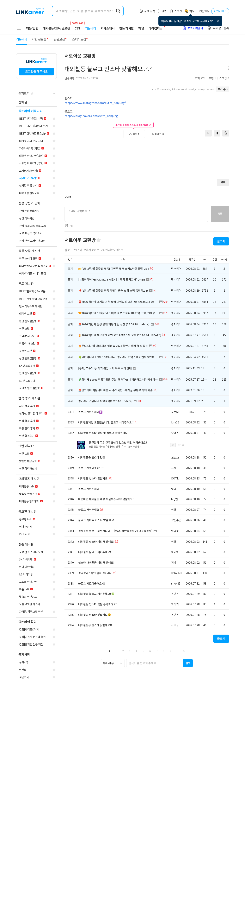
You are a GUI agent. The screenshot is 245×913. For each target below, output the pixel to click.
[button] (109, 651)
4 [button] (136, 651)
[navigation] (36, 102)
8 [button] (163, 651)
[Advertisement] (146, 158)
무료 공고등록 (221, 28)
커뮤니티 (90, 28)
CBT (77, 26)
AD (173, 445)
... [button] (177, 651)
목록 (223, 182)
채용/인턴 (32, 28)
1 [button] (116, 651)
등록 (220, 213)
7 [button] (157, 651)
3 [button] (130, 651)
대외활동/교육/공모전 (56, 28)
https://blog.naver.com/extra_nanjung (91, 116)
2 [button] (123, 651)
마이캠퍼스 (155, 28)
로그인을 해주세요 (36, 71)
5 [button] (143, 651)
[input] (136, 214)
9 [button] (170, 651)
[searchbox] (153, 663)
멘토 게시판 (126, 28)
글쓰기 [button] (221, 241)
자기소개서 (108, 28)
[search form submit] (118, 11)
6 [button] (150, 651)
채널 (141, 28)
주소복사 (222, 89)
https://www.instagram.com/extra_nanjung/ (95, 103)
